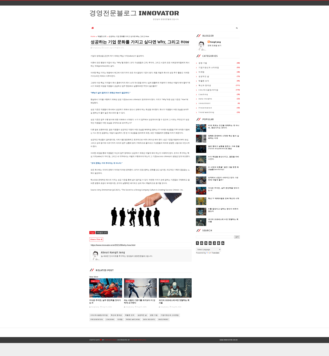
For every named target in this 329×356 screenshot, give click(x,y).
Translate (215, 253)
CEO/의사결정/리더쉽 (99, 315)
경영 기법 (154, 315)
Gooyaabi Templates (138, 340)
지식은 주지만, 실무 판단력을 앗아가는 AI (105, 301)
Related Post (105, 270)
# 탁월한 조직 (102, 232)
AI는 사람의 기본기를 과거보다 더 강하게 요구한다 (139, 301)
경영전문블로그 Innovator (134, 13)
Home (93, 36)
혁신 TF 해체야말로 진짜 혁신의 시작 (223, 198)
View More (93, 277)
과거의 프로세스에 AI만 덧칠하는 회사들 (174, 301)
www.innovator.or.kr (229, 340)
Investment (163, 319)
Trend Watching (133, 319)
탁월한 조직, (119, 47)
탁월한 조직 (102, 36)
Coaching (110, 319)
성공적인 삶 (142, 315)
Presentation (97, 319)
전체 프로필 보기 (214, 45)
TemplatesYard (110, 340)
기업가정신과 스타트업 (170, 315)
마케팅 (120, 319)
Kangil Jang (215, 42)
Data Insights (149, 319)
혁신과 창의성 (116, 315)
